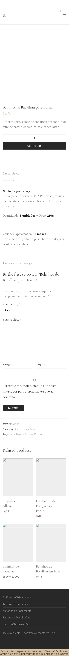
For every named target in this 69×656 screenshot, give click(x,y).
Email (40, 365)
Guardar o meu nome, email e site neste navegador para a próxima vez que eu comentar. (29, 391)
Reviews (9, 180)
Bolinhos (27, 434)
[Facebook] (4, 641)
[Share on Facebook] (13, 156)
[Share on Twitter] (18, 156)
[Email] (15, 641)
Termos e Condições (15, 604)
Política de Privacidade (17, 597)
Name (8, 365)
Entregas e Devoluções (16, 617)
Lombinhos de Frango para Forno (46, 506)
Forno (38, 434)
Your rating (11, 304)
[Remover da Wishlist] (6, 155)
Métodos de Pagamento (17, 610)
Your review (12, 319)
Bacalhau (15, 434)
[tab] (34, 173)
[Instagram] (9, 641)
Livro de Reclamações (16, 624)
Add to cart (34, 145)
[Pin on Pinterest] (23, 156)
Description (11, 173)
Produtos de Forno (26, 429)
